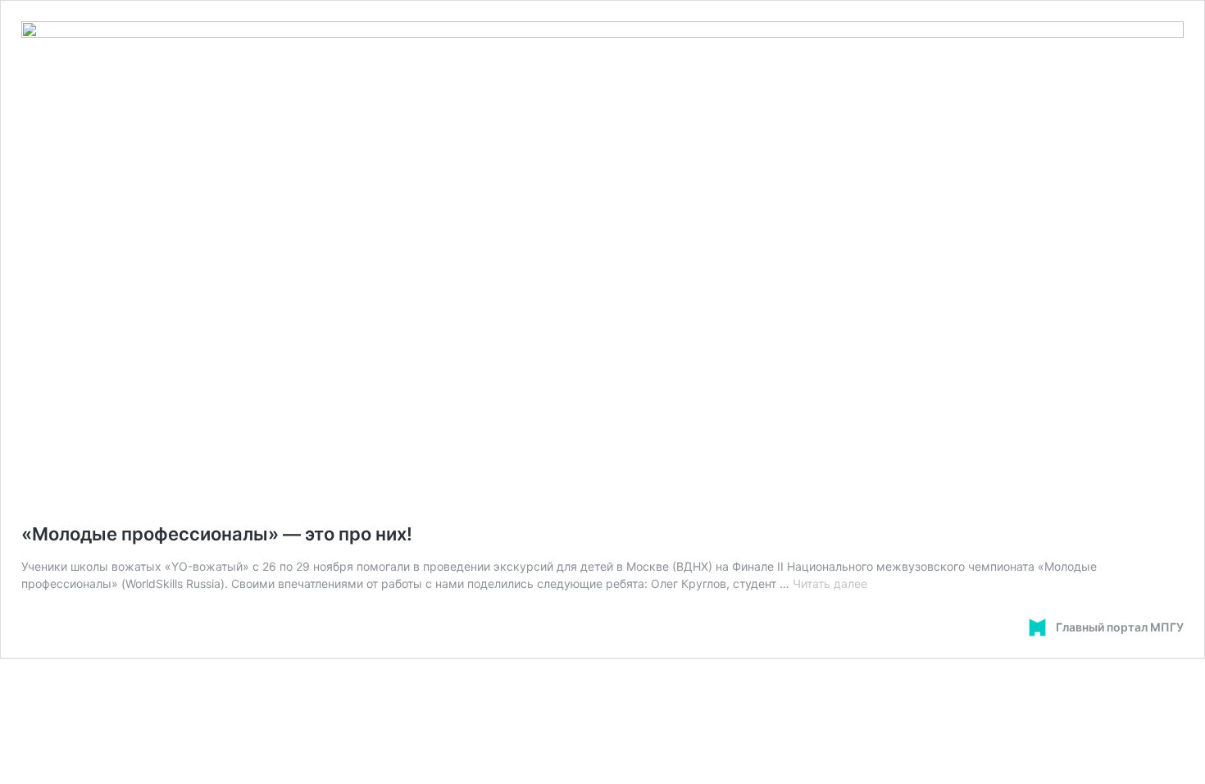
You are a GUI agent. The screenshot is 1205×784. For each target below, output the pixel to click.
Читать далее (830, 583)
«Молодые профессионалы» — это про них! (216, 534)
